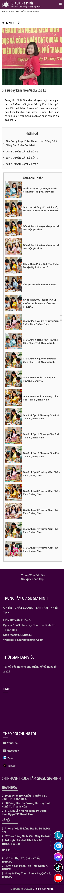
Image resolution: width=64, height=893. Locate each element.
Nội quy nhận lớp (32, 579)
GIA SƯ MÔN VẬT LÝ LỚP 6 (22, 164)
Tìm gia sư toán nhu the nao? (39, 284)
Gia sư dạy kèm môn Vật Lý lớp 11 (24, 90)
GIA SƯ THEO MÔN (16, 11)
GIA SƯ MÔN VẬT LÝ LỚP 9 (22, 151)
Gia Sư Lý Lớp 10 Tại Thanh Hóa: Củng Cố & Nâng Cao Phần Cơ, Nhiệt (31, 143)
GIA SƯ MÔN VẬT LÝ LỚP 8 (22, 158)
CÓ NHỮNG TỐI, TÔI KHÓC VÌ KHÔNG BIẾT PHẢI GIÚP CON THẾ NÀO (39, 303)
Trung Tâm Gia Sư (33, 575)
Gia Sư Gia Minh (43, 888)
